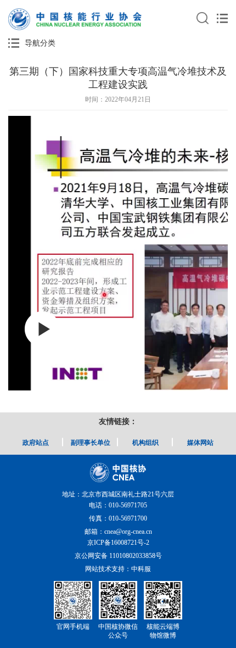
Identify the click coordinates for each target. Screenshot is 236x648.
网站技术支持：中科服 (118, 569)
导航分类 (40, 43)
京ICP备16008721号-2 (118, 542)
